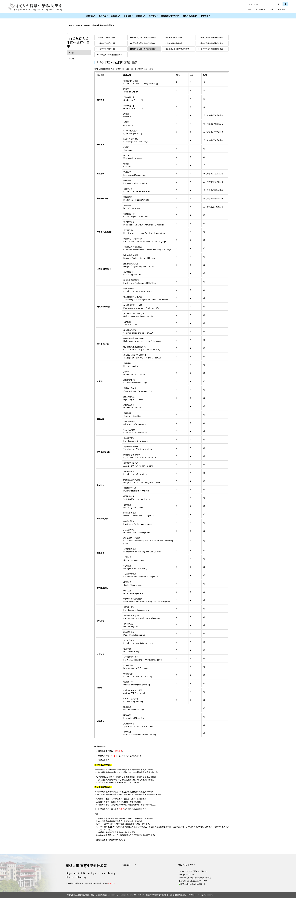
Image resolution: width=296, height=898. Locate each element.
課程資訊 (79, 25)
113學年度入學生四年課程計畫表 (143, 43)
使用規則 (111, 883)
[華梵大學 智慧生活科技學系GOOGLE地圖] (148, 878)
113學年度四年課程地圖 (105, 43)
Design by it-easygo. (206, 895)
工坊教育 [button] (152, 15)
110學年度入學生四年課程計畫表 (176, 49)
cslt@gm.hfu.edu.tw (186, 874)
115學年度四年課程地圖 (105, 37)
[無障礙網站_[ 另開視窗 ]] (192, 884)
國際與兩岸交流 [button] (189, 15)
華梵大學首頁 (260, 9)
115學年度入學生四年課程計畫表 (143, 37)
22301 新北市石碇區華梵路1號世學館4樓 (195, 877)
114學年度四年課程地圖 (173, 37)
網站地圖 (281, 9)
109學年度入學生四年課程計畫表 (210, 49)
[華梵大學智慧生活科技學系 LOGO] (35, 7)
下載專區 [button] (127, 15)
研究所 (71, 58)
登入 (271, 9)
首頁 (249, 9)
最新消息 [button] (90, 15)
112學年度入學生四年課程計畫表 (210, 43)
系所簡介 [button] (102, 15)
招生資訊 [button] (115, 15)
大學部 (86, 25)
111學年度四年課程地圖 (105, 49)
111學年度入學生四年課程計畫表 (143, 49)
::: (244, 4)
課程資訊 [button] (140, 15)
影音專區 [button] (204, 15)
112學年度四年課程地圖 (173, 43)
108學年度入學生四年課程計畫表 (109, 54)
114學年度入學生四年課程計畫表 (210, 37)
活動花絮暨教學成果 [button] (169, 15)
